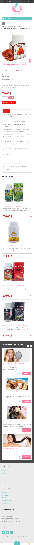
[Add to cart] (30, 216)
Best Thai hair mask (8, 420)
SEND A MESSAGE (6, 514)
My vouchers (5, 503)
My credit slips (5, 495)
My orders (4, 492)
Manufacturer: (5, 76)
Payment (4, 470)
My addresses (5, 498)
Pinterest (19, 70)
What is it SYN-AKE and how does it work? (14, 363)
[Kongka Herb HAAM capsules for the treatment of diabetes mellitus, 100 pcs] (17, 232)
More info (6, 111)
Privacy (4, 478)
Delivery (4, 473)
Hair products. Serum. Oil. (10, 392)
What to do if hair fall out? (10, 448)
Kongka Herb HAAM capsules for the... (13, 246)
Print (5, 74)
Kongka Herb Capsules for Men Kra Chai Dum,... (16, 325)
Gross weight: (5, 79)
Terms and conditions (7, 476)
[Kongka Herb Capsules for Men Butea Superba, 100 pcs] (17, 272)
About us (4, 481)
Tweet (5, 70)
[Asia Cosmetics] (17, 8)
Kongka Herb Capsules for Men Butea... (13, 285)
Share (12, 70)
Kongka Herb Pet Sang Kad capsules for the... (15, 206)
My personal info (6, 500)
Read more (26, 373)
